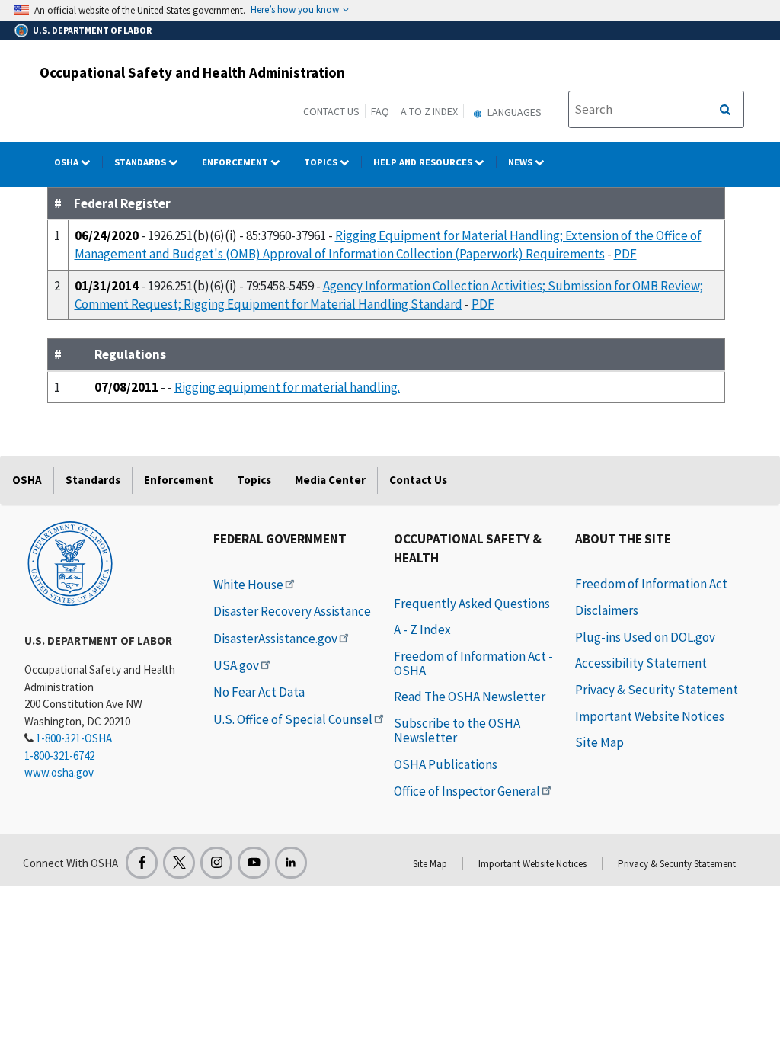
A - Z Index (422, 629)
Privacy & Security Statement (656, 689)
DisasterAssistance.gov (275, 638)
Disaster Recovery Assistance (292, 611)
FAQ (380, 111)
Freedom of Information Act (651, 583)
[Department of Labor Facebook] (142, 863)
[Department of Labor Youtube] (254, 863)
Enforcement (236, 162)
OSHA (67, 162)
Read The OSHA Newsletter (469, 696)
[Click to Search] (725, 109)
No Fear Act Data (259, 692)
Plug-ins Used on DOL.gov (645, 637)
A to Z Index (429, 111)
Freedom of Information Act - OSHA (473, 663)
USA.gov (236, 665)
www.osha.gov (59, 772)
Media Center (330, 479)
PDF (625, 253)
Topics (322, 162)
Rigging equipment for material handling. (287, 387)
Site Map (599, 742)
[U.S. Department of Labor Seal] (70, 562)
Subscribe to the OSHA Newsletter (457, 730)
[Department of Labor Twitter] (179, 863)
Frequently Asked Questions (472, 603)
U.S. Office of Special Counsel (292, 719)
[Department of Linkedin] (291, 863)
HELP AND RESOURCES (424, 162)
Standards (141, 162)
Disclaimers (606, 610)
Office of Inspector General (467, 791)
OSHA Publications (445, 764)
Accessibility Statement (641, 663)
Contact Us (331, 111)
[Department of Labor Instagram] (216, 863)
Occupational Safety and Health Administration (192, 72)
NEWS (521, 162)
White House (248, 584)
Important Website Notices (649, 716)
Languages (513, 112)
